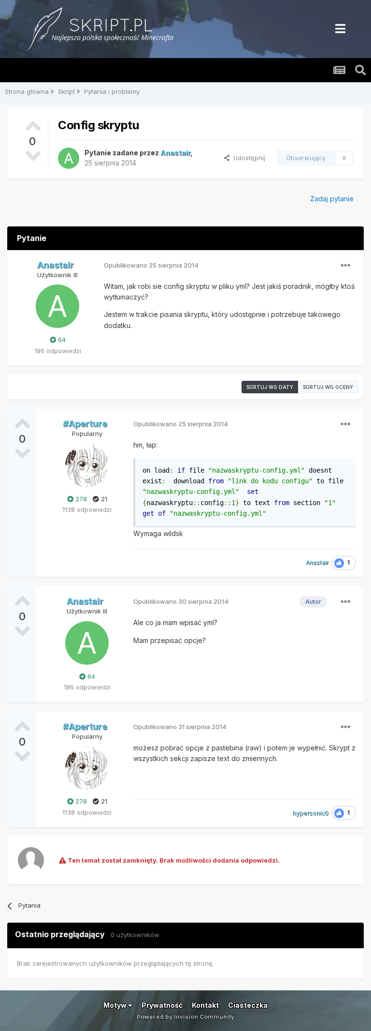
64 (61, 340)
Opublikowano (151, 265)
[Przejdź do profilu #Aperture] (87, 465)
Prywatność (162, 1005)
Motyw (115, 1005)
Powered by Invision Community (185, 1016)
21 (103, 499)
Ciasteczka (248, 1005)
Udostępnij (247, 158)
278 (80, 499)
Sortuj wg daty (269, 387)
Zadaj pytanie (332, 198)
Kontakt (205, 1005)
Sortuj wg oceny (328, 387)
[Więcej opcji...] (345, 265)
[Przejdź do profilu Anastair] (68, 158)
